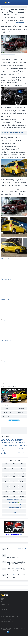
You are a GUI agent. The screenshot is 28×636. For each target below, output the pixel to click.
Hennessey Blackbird (21, 548)
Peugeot (5, 488)
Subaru (14, 491)
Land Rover (22, 481)
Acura (5, 463)
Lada (14, 481)
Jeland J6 (16, 568)
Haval (5, 476)
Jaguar (14, 478)
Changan (14, 468)
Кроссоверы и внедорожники (14, 507)
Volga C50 (15, 574)
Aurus (22, 463)
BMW (14, 466)
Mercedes (22, 483)
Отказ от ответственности (8, 621)
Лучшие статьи (14, 514)
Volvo (14, 496)
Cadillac (5, 468)
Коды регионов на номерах (14, 509)
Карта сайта (4, 609)
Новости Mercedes (21, 431)
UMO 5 (8, 554)
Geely (14, 473)
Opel (22, 486)
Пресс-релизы (5, 612)
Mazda (14, 483)
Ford (5, 473)
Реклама (3, 607)
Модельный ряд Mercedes (8, 55)
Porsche (14, 488)
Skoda (5, 491)
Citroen (14, 471)
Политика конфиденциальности (9, 616)
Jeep (22, 478)
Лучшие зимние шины (21, 408)
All (7, 2)
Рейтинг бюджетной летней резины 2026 (14, 7)
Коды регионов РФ (20, 412)
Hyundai (22, 476)
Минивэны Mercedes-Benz (11, 431)
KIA (5, 481)
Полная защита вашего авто (13, 534)
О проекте (3, 601)
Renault (22, 488)
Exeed (22, 471)
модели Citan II (20, 22)
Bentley (5, 466)
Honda (14, 476)
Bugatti (22, 466)
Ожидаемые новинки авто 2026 (14, 504)
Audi (14, 463)
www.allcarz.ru (9, 428)
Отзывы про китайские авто (7, 416)
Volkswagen (5, 496)
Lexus (5, 483)
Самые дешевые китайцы (7, 412)
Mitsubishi (6, 486)
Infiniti (5, 478)
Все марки (22, 496)
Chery (22, 468)
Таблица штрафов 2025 (14, 512)
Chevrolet (5, 471)
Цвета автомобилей (21, 416)
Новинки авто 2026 (7, 408)
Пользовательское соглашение (9, 619)
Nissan (14, 486)
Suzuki (22, 491)
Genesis (22, 473)
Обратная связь (5, 604)
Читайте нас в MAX (14, 420)
